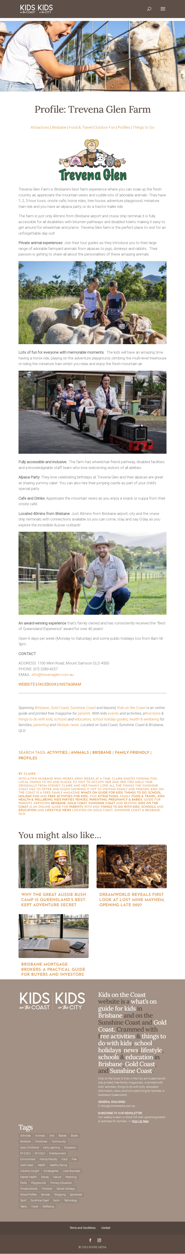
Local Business (71, 1171)
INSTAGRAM (70, 684)
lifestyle (63, 724)
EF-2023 (25, 1153)
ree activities (117, 1036)
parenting (41, 724)
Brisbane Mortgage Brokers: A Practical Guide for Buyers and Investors (53, 970)
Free (74, 1159)
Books (74, 1135)
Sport (23, 1200)
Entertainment (57, 1153)
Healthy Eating (58, 1165)
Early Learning (51, 1147)
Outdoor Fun (104, 127)
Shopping (60, 1194)
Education (70, 1147)
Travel (34, 1206)
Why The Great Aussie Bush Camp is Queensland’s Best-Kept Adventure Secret (54, 900)
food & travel (144, 796)
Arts (51, 1135)
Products (47, 1188)
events (113, 713)
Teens (23, 1206)
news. (75, 724)
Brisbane (59, 127)
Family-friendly (132, 753)
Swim (56, 1200)
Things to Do (143, 127)
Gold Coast (60, 707)
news (66, 810)
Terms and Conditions (83, 1227)
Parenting (71, 1177)
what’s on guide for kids (127, 1004)
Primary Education (61, 1182)
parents (84, 713)
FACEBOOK (47, 684)
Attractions (40, 127)
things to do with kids (35, 719)
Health (41, 1165)
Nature (57, 1177)
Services (45, 1194)
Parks (23, 1182)
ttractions (152, 713)
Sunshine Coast (83, 707)
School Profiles (28, 1194)
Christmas (41, 1141)
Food (64, 1159)
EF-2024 (40, 1153)
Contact (105, 1227)
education (83, 719)
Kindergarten (51, 1171)
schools (60, 719)
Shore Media (97, 1247)
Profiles (124, 127)
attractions (107, 796)
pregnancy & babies (125, 799)
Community (59, 1141)
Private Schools (29, 1188)
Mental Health (28, 1177)
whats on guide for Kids (102, 792)
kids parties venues (71, 799)
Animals (80, 753)
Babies (63, 1135)
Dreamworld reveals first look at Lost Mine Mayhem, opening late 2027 (132, 900)
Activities (57, 753)
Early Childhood (29, 1147)
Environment (27, 1159)
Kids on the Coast (131, 707)
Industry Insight (29, 1171)
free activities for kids (68, 796)
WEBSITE (26, 684)
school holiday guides (110, 719)
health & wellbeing (144, 719)
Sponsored (76, 1194)
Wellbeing (48, 1206)
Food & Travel (80, 127)
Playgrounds (38, 1182)
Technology (70, 1200)
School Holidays (66, 1188)
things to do (135, 792)
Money (45, 1177)
